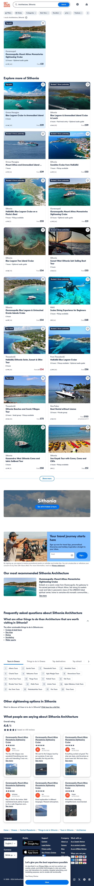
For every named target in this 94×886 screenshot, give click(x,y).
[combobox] (35, 4)
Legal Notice (46, 845)
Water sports (11, 640)
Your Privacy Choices (49, 853)
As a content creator (78, 845)
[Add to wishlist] (43, 23)
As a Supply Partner (78, 842)
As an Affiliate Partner (79, 849)
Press (63, 853)
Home (6, 830)
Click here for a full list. (50, 707)
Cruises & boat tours (14, 630)
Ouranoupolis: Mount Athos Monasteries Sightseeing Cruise (17, 739)
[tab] (13, 661)
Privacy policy (46, 849)
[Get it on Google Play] (31, 843)
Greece (14, 830)
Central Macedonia (27, 830)
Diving (8, 635)
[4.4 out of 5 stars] (10, 729)
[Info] (26, 18)
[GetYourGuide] (7, 4)
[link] (25, 44)
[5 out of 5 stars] (17, 745)
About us (64, 842)
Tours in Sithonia (66, 830)
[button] (25, 44)
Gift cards (64, 856)
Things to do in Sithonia (47, 830)
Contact (44, 842)
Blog (62, 849)
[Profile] (86, 4)
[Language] (77, 4)
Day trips (9, 632)
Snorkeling (10, 637)
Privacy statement (58, 566)
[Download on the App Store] (31, 852)
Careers (64, 845)
